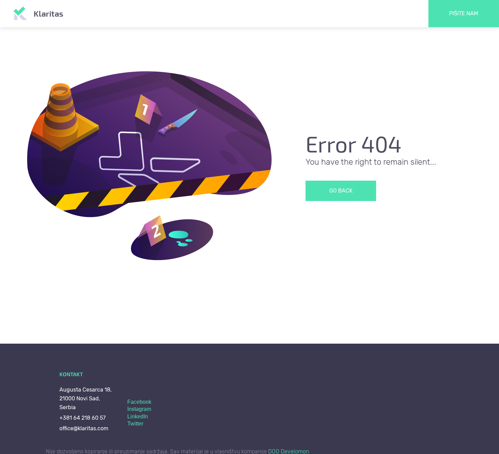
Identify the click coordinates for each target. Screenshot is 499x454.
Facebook (139, 402)
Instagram (139, 409)
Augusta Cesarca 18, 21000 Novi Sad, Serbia (85, 398)
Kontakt (71, 374)
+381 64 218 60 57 (82, 418)
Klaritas (48, 13)
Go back (341, 190)
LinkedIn (137, 416)
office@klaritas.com (83, 428)
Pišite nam (463, 13)
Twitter (135, 423)
